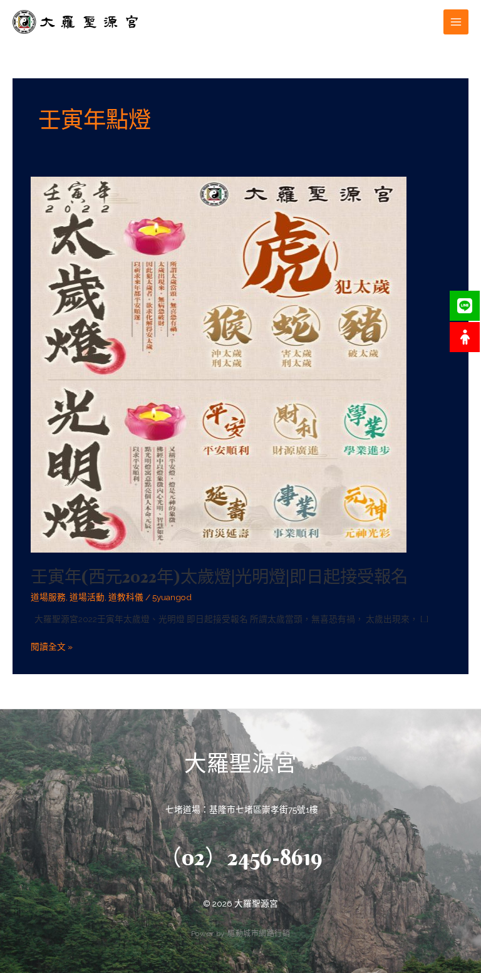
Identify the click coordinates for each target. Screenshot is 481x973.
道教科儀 (125, 597)
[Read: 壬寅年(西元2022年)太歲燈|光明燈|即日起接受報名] (218, 364)
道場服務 (48, 597)
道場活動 (87, 597)
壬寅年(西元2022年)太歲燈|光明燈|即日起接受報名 (219, 576)
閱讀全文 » (52, 646)
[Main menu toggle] (456, 22)
